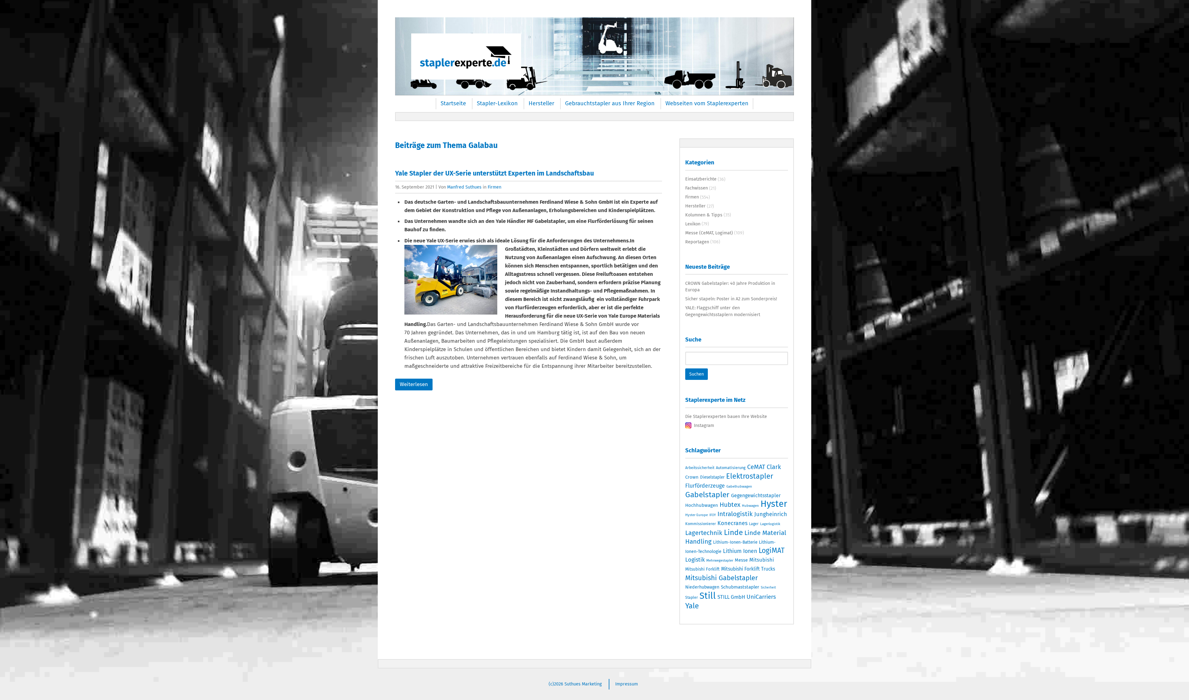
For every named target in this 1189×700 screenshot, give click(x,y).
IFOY (712, 515)
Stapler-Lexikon (497, 103)
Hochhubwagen (701, 505)
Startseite (453, 103)
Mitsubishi (761, 560)
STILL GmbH (731, 597)
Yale (692, 606)
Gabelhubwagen (739, 486)
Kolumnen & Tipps (703, 215)
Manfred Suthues (464, 187)
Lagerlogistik (770, 524)
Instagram (704, 425)
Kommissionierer (700, 523)
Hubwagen (750, 505)
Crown (692, 477)
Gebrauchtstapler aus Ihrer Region (610, 103)
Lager (754, 524)
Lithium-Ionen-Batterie (735, 542)
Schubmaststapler (740, 587)
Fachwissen (696, 188)
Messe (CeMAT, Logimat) (709, 233)
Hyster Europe (696, 515)
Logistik (695, 559)
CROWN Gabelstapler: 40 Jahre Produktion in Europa (730, 286)
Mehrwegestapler (719, 560)
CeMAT (756, 467)
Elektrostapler (749, 476)
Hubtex (730, 505)
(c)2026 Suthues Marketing (575, 684)
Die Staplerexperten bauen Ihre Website (726, 416)
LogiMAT (772, 550)
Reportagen (697, 242)
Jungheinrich (770, 514)
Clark (774, 467)
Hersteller (541, 103)
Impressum (626, 684)
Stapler (691, 597)
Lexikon (692, 224)
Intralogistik (735, 514)
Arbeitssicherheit (699, 468)
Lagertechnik (703, 533)
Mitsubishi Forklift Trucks (748, 569)
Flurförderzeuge (705, 485)
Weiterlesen (414, 384)
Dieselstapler (712, 477)
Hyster (773, 503)
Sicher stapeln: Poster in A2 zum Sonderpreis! (731, 299)
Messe (741, 560)
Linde (733, 532)
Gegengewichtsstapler (756, 495)
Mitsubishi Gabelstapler (721, 578)
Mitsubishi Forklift (702, 569)
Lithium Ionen (740, 551)
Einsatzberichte (700, 179)
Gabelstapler (707, 494)
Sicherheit (768, 587)
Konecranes (732, 523)
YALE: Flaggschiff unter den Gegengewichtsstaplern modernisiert (722, 311)
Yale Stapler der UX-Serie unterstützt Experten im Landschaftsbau (494, 173)
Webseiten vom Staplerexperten (706, 103)
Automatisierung (731, 467)
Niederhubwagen (702, 587)
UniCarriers (761, 596)
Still (707, 595)
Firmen (494, 187)
